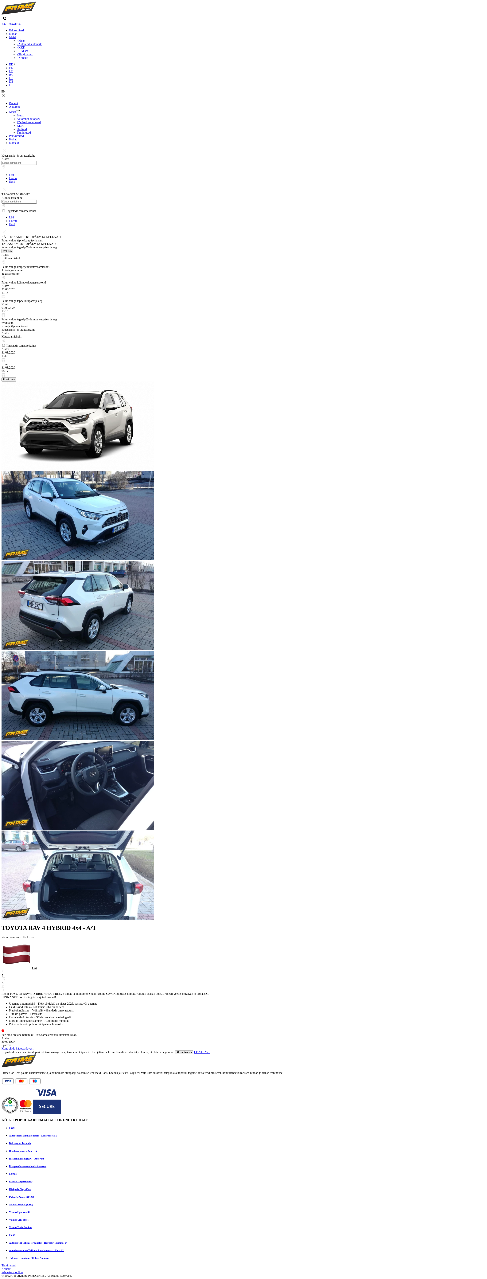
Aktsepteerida (184, 1052)
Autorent (14, 106)
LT (11, 78)
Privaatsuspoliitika (12, 1272)
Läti (11, 174)
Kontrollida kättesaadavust (17, 1048)
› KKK (21, 47)
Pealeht (13, 103)
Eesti (12, 181)
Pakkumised (16, 30)
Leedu (13, 178)
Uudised (22, 129)
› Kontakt (22, 57)
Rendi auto (9, 379)
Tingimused (24, 132)
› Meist (21, 40)
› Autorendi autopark (29, 44)
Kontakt (14, 142)
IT (10, 85)
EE (11, 64)
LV (11, 71)
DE (11, 81)
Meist (12, 37)
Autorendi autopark (28, 118)
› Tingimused (25, 54)
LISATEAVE (202, 1052)
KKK (20, 125)
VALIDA (7, 251)
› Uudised (23, 51)
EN (11, 67)
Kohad (13, 33)
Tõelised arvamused (29, 122)
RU (11, 74)
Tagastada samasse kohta (21, 211)
